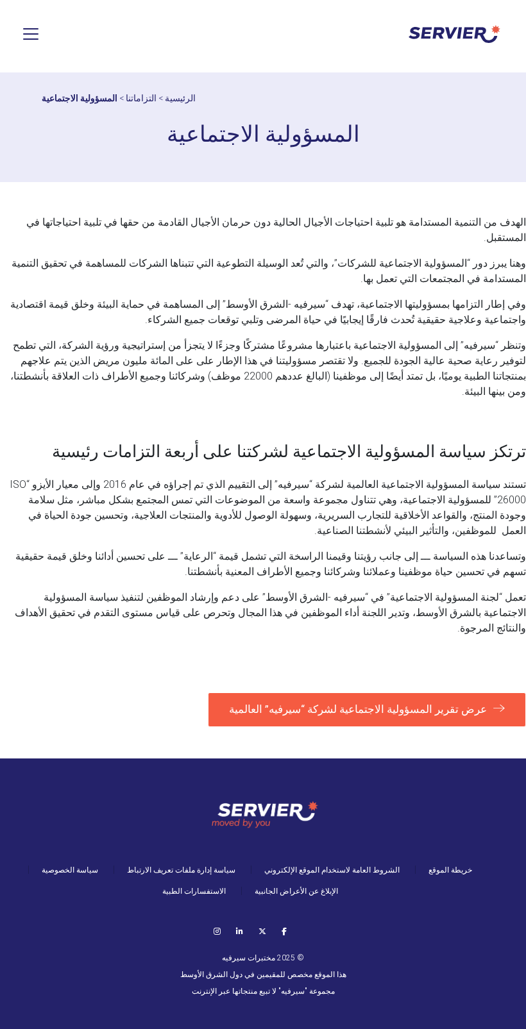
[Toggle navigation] (31, 34)
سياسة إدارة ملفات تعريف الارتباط (181, 870)
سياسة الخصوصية (70, 870)
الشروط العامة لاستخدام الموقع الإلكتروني (332, 870)
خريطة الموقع (450, 870)
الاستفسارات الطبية (194, 891)
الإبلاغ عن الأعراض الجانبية (296, 891)
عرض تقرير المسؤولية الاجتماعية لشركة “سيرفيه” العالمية (358, 709)
